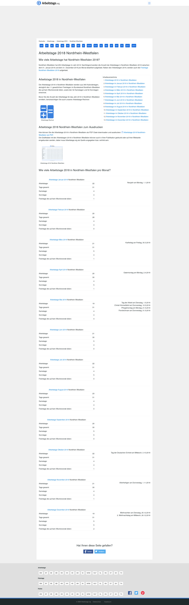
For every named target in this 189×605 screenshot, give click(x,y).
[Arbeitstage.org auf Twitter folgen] (136, 594)
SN (106, 46)
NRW (89, 46)
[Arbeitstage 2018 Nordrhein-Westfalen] (52, 160)
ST (111, 46)
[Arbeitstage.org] (48, 5)
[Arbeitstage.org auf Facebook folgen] (130, 594)
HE (73, 46)
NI (83, 46)
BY (47, 46)
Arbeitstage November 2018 (58, 479)
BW (41, 46)
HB (62, 46)
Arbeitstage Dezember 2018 (58, 509)
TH (122, 46)
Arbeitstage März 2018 (58, 239)
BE (52, 46)
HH (68, 46)
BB (57, 46)
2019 (133, 46)
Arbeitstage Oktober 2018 (58, 449)
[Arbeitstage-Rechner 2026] (47, 117)
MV (78, 46)
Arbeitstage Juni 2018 (58, 329)
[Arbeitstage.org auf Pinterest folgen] (142, 594)
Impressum (107, 602)
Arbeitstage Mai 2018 (58, 299)
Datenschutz (97, 602)
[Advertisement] (94, 23)
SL (101, 46)
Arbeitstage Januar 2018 (58, 179)
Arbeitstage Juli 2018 (58, 359)
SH (117, 46)
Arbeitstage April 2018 (58, 269)
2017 (127, 46)
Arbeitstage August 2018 (58, 389)
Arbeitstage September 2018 (58, 419)
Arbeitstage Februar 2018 (58, 209)
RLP (95, 46)
